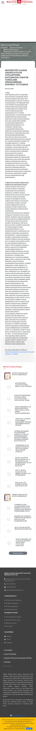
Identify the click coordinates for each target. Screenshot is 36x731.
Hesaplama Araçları (11, 612)
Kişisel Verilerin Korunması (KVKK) (18, 658)
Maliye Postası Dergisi (10, 49)
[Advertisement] (18, 24)
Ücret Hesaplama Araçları (13, 617)
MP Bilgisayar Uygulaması (14, 600)
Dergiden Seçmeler (16, 47)
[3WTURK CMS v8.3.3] (18, 716)
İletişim (7, 662)
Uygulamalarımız (10, 596)
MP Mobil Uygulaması (12, 603)
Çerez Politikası (10, 654)
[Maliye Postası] (18, 2)
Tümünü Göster (18, 553)
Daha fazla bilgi (20, 728)
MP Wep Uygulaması (12, 606)
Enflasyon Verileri (11, 623)
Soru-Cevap (9, 626)
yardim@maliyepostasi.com (14, 590)
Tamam (29, 728)
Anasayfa (4, 47)
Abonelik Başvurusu (11, 609)
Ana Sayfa (8, 650)
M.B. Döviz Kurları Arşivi (13, 620)
